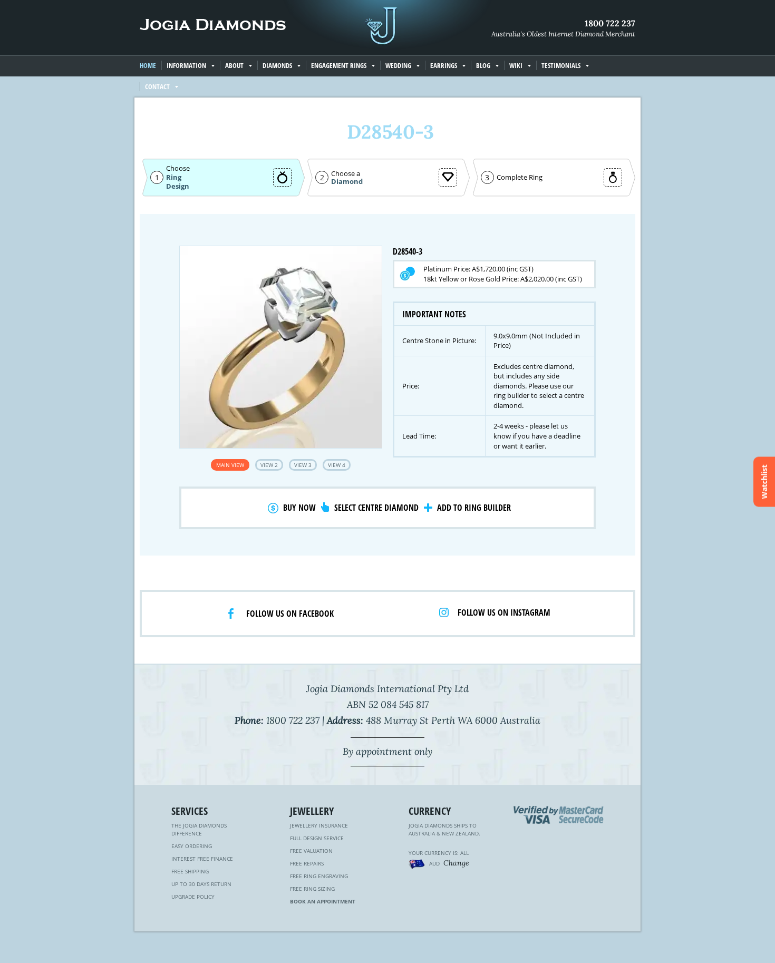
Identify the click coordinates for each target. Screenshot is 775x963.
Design (177, 186)
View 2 (269, 465)
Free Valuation (311, 850)
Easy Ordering (191, 846)
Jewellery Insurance (319, 825)
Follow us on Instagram (504, 612)
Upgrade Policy (193, 896)
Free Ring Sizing (312, 888)
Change (456, 863)
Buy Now (299, 507)
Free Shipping (190, 871)
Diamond (347, 182)
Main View (230, 465)
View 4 (336, 465)
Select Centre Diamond (376, 507)
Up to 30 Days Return (201, 884)
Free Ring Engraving (319, 876)
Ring (173, 177)
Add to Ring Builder (474, 507)
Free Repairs (307, 863)
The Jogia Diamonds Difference (199, 829)
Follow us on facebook (290, 613)
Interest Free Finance (202, 858)
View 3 (303, 465)
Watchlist (764, 481)
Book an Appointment (322, 901)
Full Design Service (317, 838)
